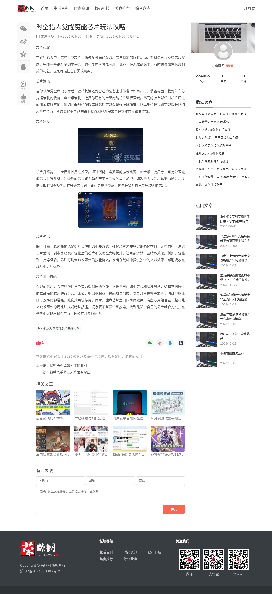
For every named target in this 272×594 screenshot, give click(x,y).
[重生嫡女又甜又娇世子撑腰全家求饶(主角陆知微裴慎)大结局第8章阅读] (206, 222)
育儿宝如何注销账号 (209, 185)
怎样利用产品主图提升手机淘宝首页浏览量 (224, 169)
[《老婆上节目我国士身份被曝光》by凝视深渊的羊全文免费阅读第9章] (206, 261)
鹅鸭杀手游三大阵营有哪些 (70, 372)
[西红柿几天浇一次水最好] (206, 339)
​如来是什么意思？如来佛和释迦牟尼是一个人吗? (228, 114)
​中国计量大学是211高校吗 (213, 122)
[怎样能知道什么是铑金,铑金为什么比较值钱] (206, 300)
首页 (44, 8)
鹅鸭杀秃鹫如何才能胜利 (68, 365)
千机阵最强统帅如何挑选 (212, 161)
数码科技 (102, 8)
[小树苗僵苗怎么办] (206, 359)
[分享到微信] (23, 28)
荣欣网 (46, 565)
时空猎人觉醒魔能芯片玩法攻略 (58, 329)
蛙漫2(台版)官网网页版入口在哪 (217, 137)
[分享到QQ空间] (23, 54)
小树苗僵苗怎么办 (232, 353)
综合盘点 (142, 8)
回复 (23, 88)
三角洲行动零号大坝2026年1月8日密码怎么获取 (227, 177)
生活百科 (61, 8)
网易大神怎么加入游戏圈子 (213, 145)
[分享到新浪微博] (23, 41)
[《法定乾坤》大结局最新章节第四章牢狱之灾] (206, 242)
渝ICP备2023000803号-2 (40, 571)
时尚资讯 (81, 8)
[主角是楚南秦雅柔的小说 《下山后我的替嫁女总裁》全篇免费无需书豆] (206, 281)
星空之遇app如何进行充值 (213, 130)
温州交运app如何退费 (210, 153)
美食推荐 (122, 8)
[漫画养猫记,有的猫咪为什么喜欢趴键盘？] (206, 320)
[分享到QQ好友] (23, 67)
